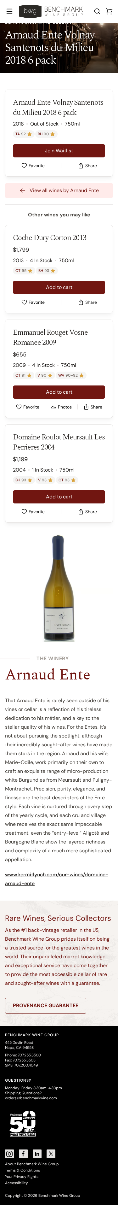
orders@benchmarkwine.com (31, 1098)
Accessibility (16, 1182)
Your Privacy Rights (21, 1176)
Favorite (37, 165)
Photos (65, 407)
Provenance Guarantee (45, 1005)
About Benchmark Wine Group (32, 1164)
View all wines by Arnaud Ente (64, 190)
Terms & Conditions (22, 1170)
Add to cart (59, 287)
